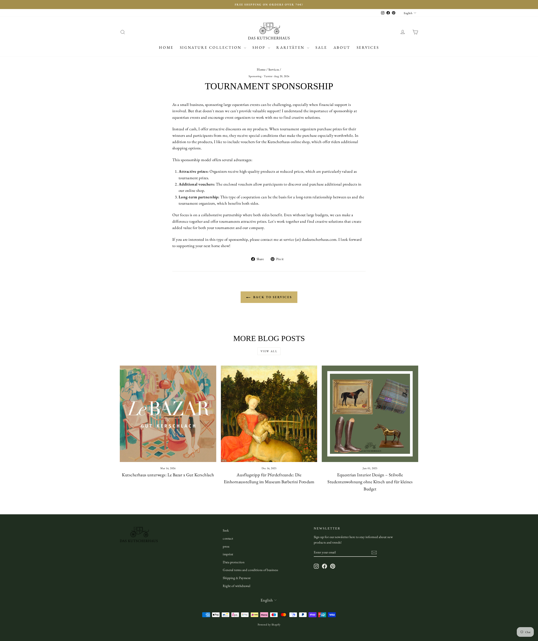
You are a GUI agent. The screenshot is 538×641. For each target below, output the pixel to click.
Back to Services (272, 297)
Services (368, 47)
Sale (321, 47)
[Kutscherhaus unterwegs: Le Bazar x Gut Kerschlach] (168, 414)
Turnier (268, 76)
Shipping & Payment (237, 578)
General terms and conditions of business (250, 570)
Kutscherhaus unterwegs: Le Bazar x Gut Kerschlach (168, 475)
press (226, 546)
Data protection (233, 562)
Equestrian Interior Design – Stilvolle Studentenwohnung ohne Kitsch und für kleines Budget (370, 482)
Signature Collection (211, 47)
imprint (228, 554)
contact (228, 538)
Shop (259, 47)
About (342, 47)
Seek (226, 530)
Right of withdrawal (236, 586)
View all (269, 351)
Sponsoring (255, 76)
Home (166, 47)
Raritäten (291, 47)
